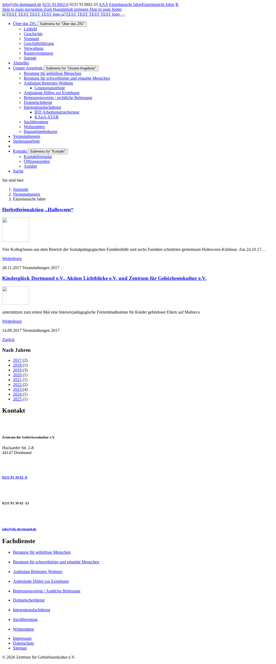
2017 (18, 360)
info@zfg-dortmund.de (21, 4)
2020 (18, 375)
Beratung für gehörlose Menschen (42, 552)
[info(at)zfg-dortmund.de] (138, 516)
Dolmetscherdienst (28, 600)
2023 (18, 389)
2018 (18, 365)
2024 (18, 394)
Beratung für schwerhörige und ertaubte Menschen (56, 562)
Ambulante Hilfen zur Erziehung (41, 581)
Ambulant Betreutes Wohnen (37, 571)
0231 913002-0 (55, 4)
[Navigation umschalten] (123, 15)
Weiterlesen (12, 258)
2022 (18, 384)
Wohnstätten (23, 629)
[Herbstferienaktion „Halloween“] (15, 240)
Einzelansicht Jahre (125, 4)
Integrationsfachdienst (31, 609)
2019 (18, 370)
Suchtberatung (25, 619)
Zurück (8, 339)
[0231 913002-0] (138, 464)
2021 (18, 379)
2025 (18, 399)
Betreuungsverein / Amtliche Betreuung (46, 591)
